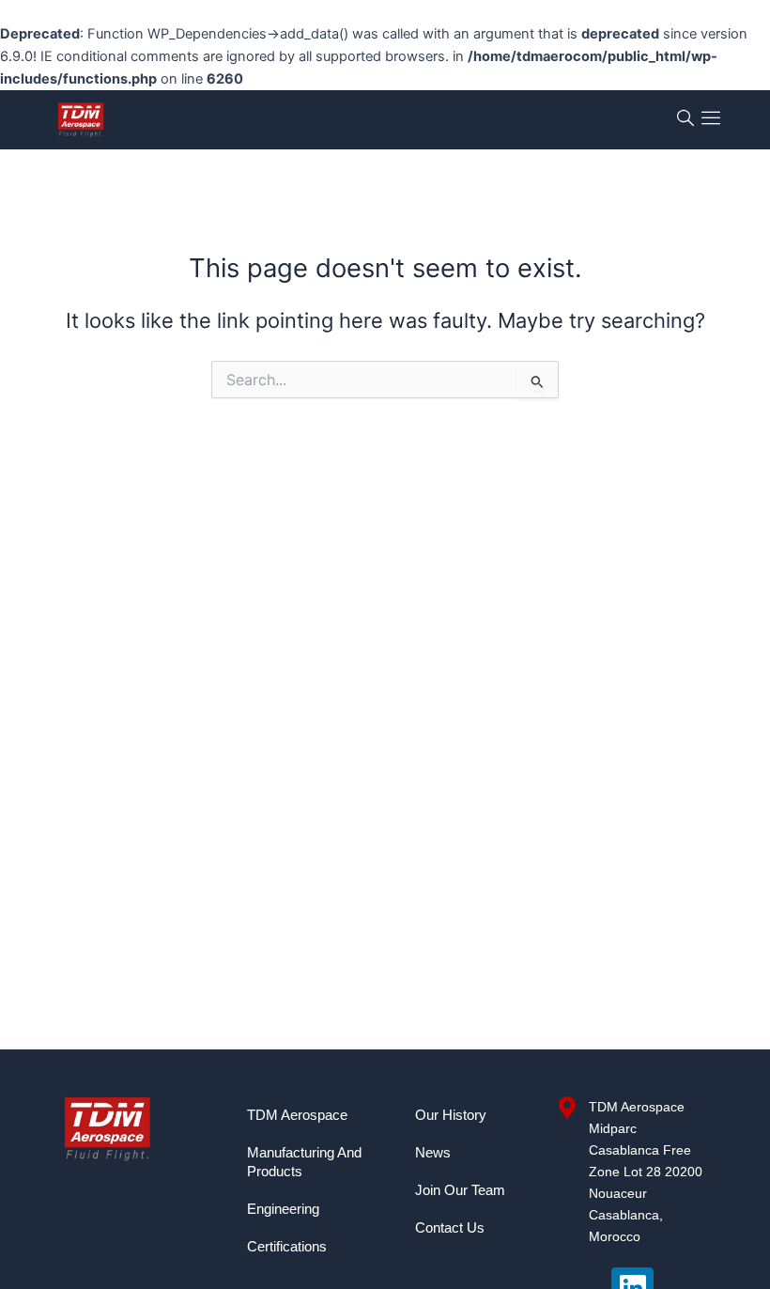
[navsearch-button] (685, 119)
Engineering (283, 1209)
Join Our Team (460, 1190)
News (433, 1152)
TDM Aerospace (297, 1115)
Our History (450, 1115)
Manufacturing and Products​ (304, 1162)
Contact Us (450, 1227)
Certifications (287, 1246)
